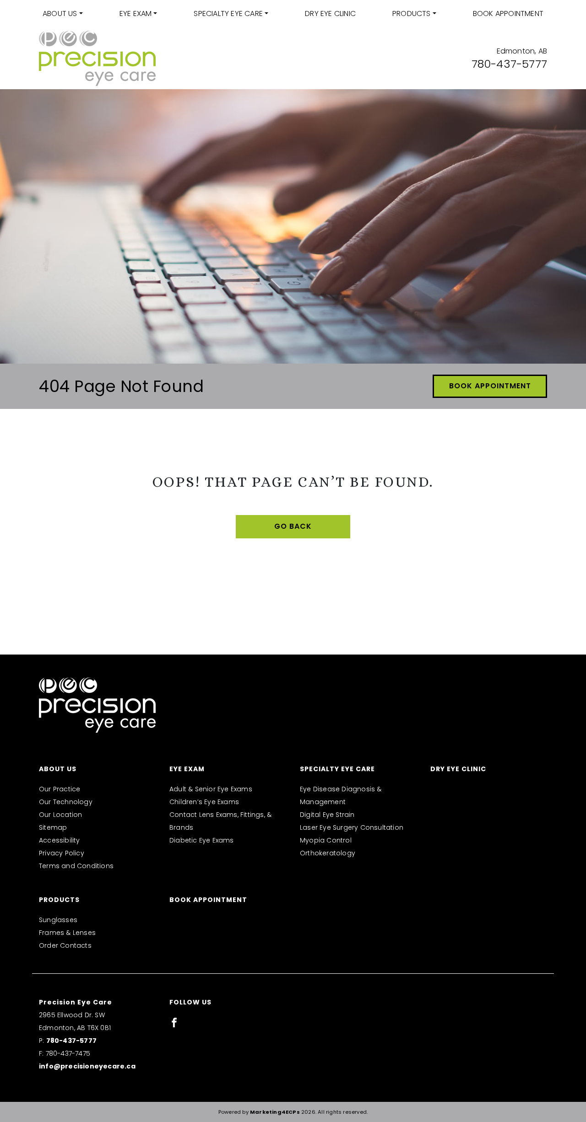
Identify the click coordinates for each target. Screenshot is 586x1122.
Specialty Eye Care (228, 13)
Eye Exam (135, 13)
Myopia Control (326, 840)
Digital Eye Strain (327, 814)
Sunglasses (58, 919)
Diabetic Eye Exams (201, 840)
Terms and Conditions (76, 865)
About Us (60, 13)
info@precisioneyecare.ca (87, 1066)
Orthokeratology (327, 853)
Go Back (293, 526)
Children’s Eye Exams (204, 801)
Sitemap (53, 827)
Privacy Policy (61, 853)
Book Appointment (508, 13)
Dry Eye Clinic (330, 13)
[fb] (174, 1022)
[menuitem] (63, 14)
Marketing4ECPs (275, 1112)
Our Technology (65, 801)
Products (411, 13)
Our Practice (59, 789)
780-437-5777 (509, 63)
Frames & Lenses (67, 932)
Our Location (60, 814)
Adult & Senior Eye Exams (210, 789)
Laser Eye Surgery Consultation (351, 827)
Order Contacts (65, 945)
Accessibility (59, 840)
